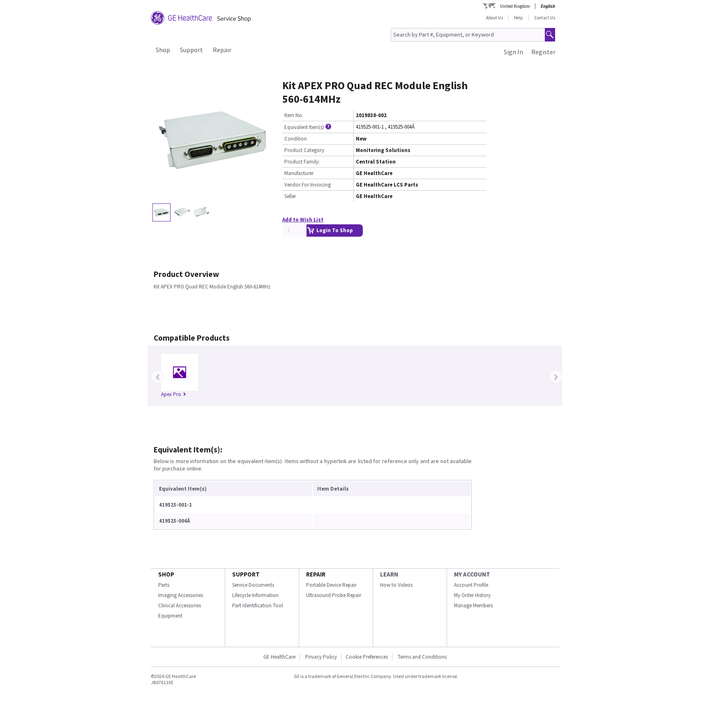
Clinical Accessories (179, 605)
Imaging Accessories (180, 595)
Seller (290, 196)
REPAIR (315, 574)
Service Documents (253, 584)
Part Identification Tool (257, 605)
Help (518, 18)
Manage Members (473, 605)
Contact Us (544, 18)
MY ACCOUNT (472, 574)
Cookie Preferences (367, 656)
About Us (494, 18)
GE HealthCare (279, 656)
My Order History (472, 595)
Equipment (170, 615)
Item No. (293, 115)
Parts (163, 584)
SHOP (166, 574)
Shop (163, 50)
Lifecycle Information (255, 595)
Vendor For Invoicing (307, 184)
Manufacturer (299, 173)
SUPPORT (246, 574)
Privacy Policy (320, 656)
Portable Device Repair (331, 584)
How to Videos (396, 584)
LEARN (389, 574)
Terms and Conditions (422, 656)
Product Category (304, 150)
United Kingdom (515, 6)
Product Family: (302, 161)
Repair (222, 50)
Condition (295, 138)
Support (191, 50)
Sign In (513, 52)
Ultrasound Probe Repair (333, 595)
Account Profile (471, 584)
